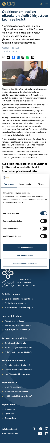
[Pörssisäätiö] (8, 4)
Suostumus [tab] (9, 184)
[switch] (43, 221)
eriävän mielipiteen (24, 101)
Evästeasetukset (9, 429)
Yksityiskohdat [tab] (25, 184)
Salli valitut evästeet (25, 255)
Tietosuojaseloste (10, 433)
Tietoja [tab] (41, 184)
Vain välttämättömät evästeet (25, 263)
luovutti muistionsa (34, 95)
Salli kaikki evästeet (25, 247)
